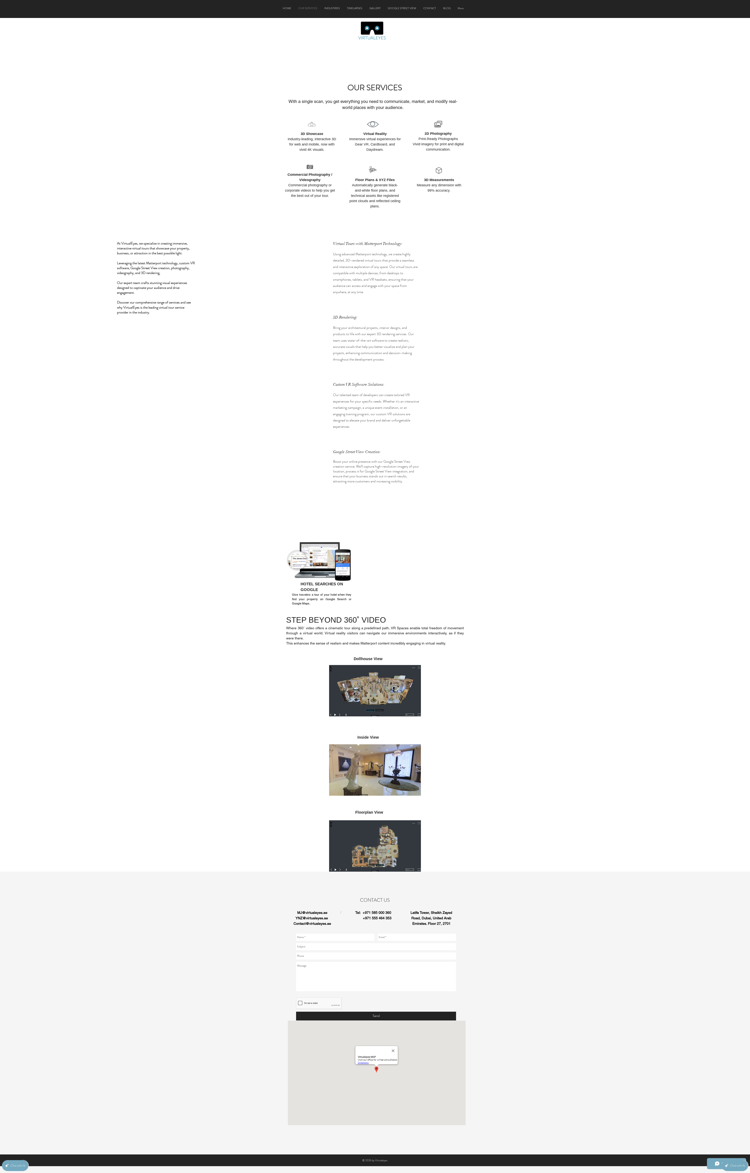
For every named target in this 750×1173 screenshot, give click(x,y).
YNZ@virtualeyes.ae (312, 918)
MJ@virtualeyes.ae (312, 913)
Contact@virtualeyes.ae (312, 923)
